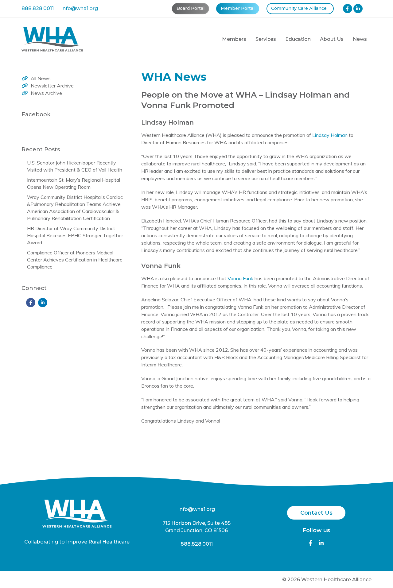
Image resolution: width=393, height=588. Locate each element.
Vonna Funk (240, 278)
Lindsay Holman (330, 135)
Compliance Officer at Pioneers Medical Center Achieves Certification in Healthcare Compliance (75, 260)
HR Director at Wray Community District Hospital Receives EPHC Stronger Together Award (75, 235)
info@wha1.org (79, 8)
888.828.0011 (37, 8)
